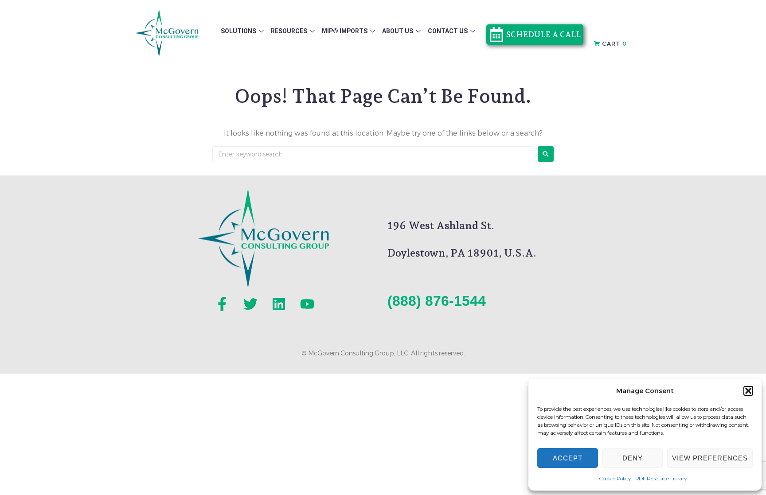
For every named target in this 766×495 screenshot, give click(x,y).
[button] (748, 390)
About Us (397, 31)
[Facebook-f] (222, 304)
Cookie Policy (615, 478)
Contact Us (448, 31)
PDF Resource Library (661, 478)
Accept (567, 458)
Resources (289, 31)
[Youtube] (307, 304)
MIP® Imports (344, 31)
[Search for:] (372, 154)
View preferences (710, 458)
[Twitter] (250, 304)
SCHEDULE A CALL (543, 34)
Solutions (238, 31)
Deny (632, 458)
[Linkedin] (279, 304)
